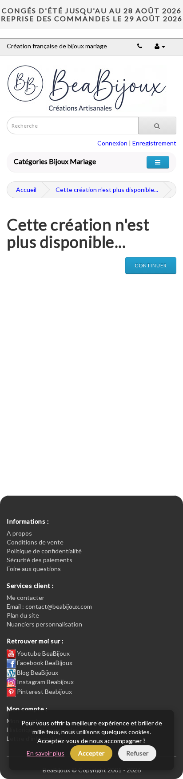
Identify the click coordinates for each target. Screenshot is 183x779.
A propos (19, 533)
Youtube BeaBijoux (43, 653)
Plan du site (23, 615)
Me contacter (25, 597)
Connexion (112, 143)
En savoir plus (45, 753)
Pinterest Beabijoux (44, 691)
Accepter (91, 753)
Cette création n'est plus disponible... (107, 189)
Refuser (137, 753)
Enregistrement (154, 143)
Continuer (151, 265)
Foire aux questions (34, 568)
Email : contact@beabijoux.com (49, 606)
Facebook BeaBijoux (44, 662)
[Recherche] (157, 125)
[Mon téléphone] (139, 46)
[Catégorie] (158, 162)
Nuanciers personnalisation (44, 624)
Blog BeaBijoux (37, 672)
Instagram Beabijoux (45, 681)
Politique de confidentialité (44, 551)
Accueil (26, 189)
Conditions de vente (35, 542)
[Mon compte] (160, 46)
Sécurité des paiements (39, 560)
